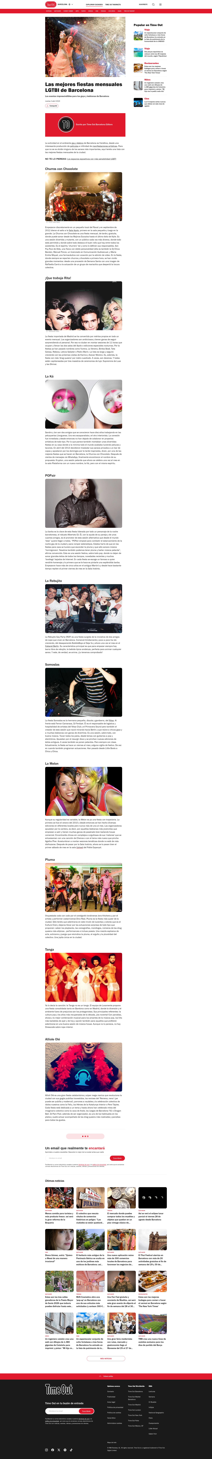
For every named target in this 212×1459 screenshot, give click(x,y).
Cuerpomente (154, 1423)
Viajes (119, 11)
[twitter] (59, 1450)
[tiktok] (71, 1450)
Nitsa (111, 721)
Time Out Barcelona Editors (100, 125)
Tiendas (103, 11)
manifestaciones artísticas (105, 146)
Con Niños (111, 11)
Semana (152, 1397)
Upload (79, 848)
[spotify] (65, 1450)
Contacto (110, 1392)
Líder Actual (153, 1429)
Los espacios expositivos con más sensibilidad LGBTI (91, 159)
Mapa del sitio (111, 1443)
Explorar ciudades (94, 5)
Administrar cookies (114, 1423)
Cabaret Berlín (52, 646)
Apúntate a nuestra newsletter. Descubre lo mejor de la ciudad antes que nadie (74, 1152)
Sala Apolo (74, 231)
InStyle (151, 1407)
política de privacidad (99, 1165)
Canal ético (111, 1418)
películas (74, 146)
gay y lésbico (77, 143)
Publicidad (111, 1397)
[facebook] (52, 1450)
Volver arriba (108, 1376)
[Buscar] (153, 4)
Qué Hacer (57, 11)
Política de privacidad (115, 1407)
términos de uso (84, 1165)
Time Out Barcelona (135, 1392)
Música (90, 11)
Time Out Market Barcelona (134, 1398)
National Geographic (156, 1413)
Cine (97, 11)
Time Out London (134, 1410)
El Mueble (152, 1402)
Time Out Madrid (134, 1405)
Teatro (83, 11)
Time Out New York (135, 1415)
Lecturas (152, 1392)
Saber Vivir (153, 1434)
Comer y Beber (68, 11)
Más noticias (106, 1359)
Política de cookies (114, 1413)
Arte (77, 11)
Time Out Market (129, 11)
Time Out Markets (113, 5)
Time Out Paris (133, 1421)
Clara (150, 1418)
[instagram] (46, 1450)
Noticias (49, 11)
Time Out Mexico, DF (135, 1426)
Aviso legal (111, 1402)
